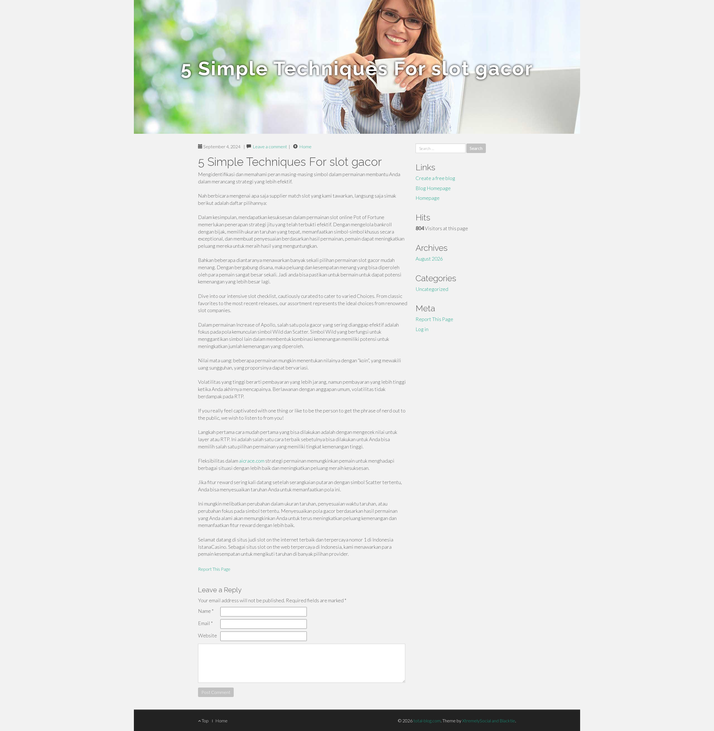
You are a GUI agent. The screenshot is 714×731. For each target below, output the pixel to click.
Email (205, 623)
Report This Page (214, 569)
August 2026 (429, 259)
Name (206, 611)
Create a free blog (435, 178)
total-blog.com (427, 720)
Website (207, 635)
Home (305, 146)
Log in (422, 329)
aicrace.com (251, 461)
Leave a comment (270, 146)
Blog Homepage (433, 188)
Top (205, 720)
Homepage (428, 198)
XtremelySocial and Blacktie (488, 720)
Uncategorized (432, 289)
